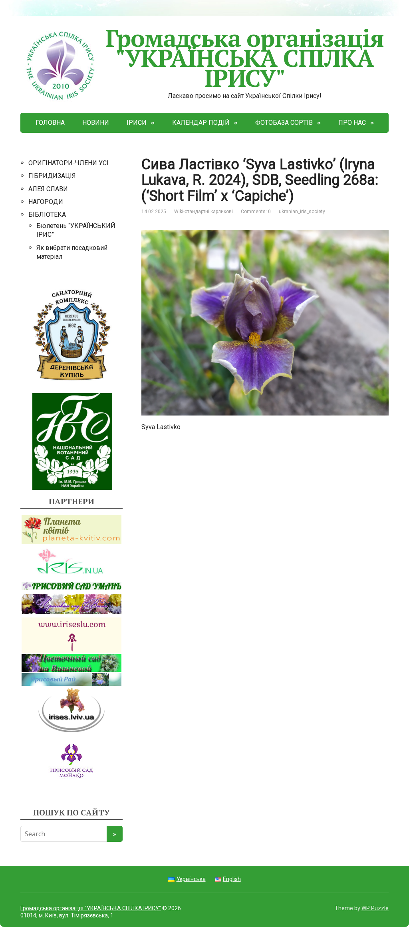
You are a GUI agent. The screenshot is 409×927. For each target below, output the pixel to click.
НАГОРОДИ (45, 202)
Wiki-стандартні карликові (203, 211)
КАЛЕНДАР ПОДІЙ (201, 122)
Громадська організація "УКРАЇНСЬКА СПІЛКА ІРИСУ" (244, 58)
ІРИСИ (137, 122)
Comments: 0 (256, 211)
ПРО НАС (352, 122)
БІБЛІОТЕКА (47, 214)
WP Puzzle (375, 908)
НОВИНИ (95, 122)
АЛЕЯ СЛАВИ (48, 189)
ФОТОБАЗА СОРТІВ (284, 122)
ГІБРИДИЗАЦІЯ (52, 176)
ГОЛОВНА (50, 122)
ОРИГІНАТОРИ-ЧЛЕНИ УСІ (68, 163)
